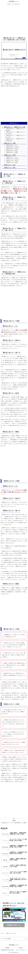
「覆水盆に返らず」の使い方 (12, 148)
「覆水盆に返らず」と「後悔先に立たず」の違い (14, 127)
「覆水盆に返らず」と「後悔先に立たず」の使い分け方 (16, 136)
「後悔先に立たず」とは (11, 156)
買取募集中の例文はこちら (14, 925)
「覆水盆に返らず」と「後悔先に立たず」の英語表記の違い (16, 139)
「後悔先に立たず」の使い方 (12, 160)
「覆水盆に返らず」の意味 (9, 143)
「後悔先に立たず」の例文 (9, 167)
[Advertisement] (14, 21)
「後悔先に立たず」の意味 (9, 154)
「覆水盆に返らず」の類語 (12, 152)
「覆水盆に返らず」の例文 (9, 165)
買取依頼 (7, 947)
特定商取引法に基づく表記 (7, 950)
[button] (25, 939)
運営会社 (21, 947)
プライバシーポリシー (21, 950)
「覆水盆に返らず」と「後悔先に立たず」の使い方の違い (16, 133)
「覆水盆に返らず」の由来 (12, 150)
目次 (13, 123)
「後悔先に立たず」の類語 (12, 162)
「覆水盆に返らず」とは (11, 145)
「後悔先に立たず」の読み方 (12, 158)
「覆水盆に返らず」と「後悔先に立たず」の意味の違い (16, 129)
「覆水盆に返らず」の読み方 (12, 146)
